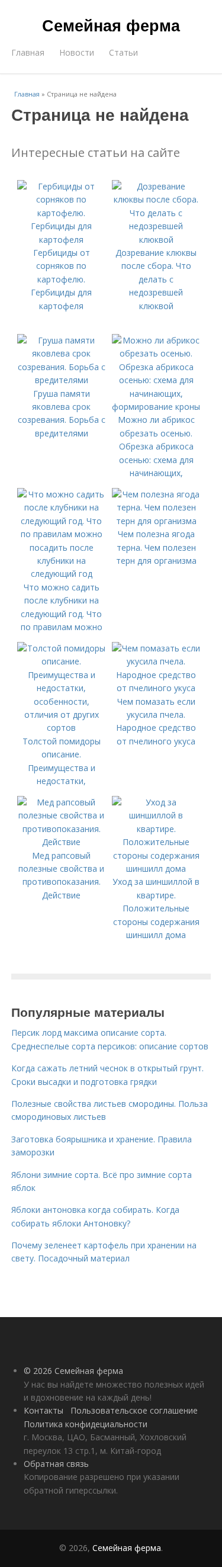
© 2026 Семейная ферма (73, 1370)
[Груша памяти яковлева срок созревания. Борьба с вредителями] (61, 380)
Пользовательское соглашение (134, 1410)
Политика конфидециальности (85, 1424)
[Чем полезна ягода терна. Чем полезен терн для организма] (156, 520)
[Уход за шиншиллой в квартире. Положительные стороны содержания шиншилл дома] (156, 868)
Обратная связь (56, 1463)
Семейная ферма (111, 25)
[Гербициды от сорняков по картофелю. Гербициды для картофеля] (61, 239)
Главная (27, 52)
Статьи (123, 52)
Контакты (43, 1410)
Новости (76, 52)
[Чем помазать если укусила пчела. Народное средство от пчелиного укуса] (156, 687)
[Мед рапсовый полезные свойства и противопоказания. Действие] (61, 841)
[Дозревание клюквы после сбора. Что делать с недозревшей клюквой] (156, 239)
